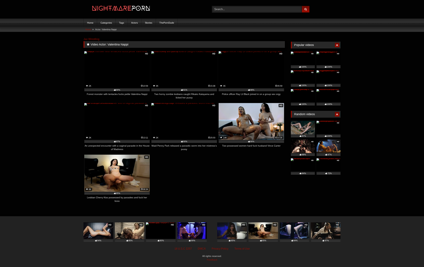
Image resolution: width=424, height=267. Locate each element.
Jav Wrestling (91, 39)
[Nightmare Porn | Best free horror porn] (116, 9)
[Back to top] (413, 257)
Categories (106, 22)
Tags (121, 22)
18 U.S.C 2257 (183, 248)
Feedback (212, 259)
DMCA (202, 248)
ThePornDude (166, 22)
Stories (148, 22)
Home (90, 22)
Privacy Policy (220, 248)
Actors (134, 22)
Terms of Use (242, 248)
